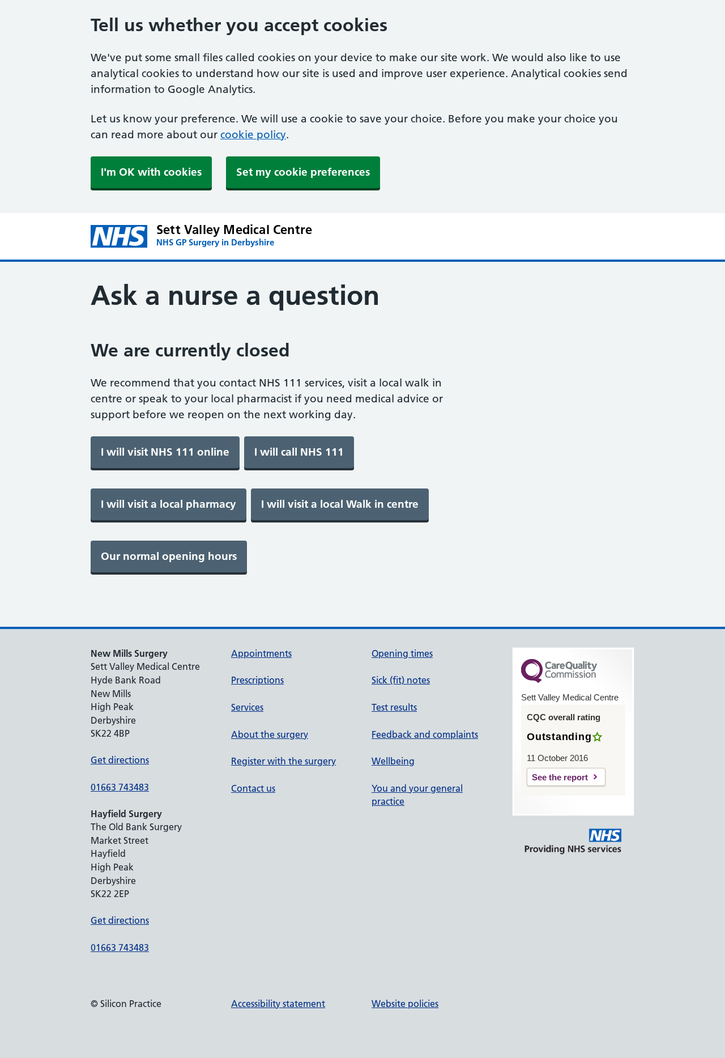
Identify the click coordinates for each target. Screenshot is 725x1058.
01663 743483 (120, 787)
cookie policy (253, 134)
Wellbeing (393, 761)
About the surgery (269, 734)
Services (247, 707)
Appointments (261, 653)
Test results (394, 707)
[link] (165, 452)
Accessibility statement (278, 1003)
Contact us (253, 788)
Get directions (120, 760)
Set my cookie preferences (303, 172)
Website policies (405, 1003)
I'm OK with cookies (151, 172)
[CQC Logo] (559, 680)
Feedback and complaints (425, 734)
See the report (560, 777)
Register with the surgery (283, 761)
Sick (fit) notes (401, 680)
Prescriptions (257, 680)
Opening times (402, 653)
